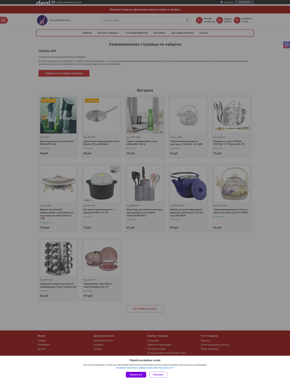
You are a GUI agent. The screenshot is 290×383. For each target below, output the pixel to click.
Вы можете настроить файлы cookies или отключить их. (144, 368)
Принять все (136, 374)
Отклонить (158, 374)
